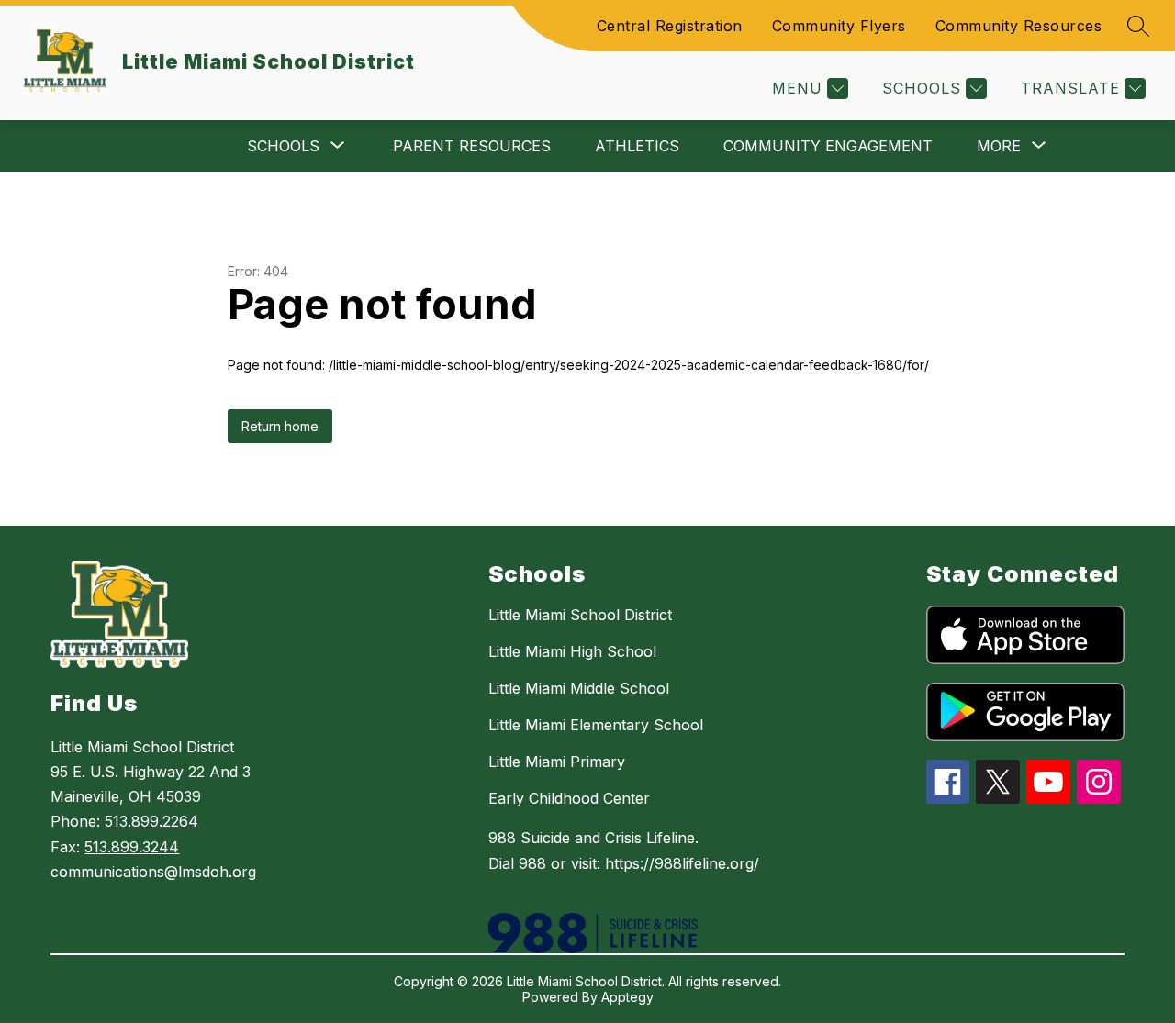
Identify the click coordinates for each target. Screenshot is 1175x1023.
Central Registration (670, 26)
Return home (280, 426)
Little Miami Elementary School (595, 725)
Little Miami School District (580, 615)
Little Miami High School (572, 651)
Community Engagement (828, 146)
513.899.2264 (151, 821)
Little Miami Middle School (578, 688)
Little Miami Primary (556, 761)
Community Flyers (839, 26)
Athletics (637, 146)
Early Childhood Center (569, 798)
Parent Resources (472, 146)
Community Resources (1018, 26)
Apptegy (627, 997)
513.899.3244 (131, 847)
